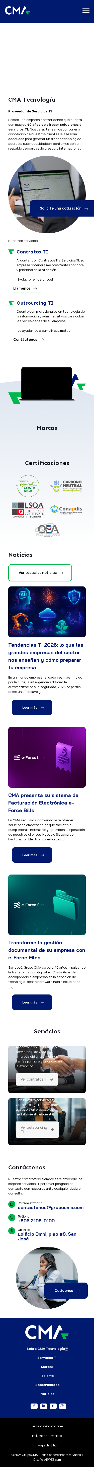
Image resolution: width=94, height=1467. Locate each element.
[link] (27, 530)
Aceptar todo (47, 1447)
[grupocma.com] (17, 10)
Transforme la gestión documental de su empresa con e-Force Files (46, 994)
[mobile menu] (87, 10)
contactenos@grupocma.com (50, 1252)
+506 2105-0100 (36, 1266)
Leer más (29, 752)
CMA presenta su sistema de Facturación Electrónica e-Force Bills (43, 847)
